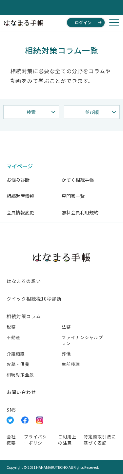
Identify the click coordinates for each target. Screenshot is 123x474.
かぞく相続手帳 (78, 179)
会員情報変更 (20, 212)
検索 (31, 112)
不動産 (13, 337)
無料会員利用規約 (80, 212)
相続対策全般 (20, 374)
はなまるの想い (24, 281)
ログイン (83, 22)
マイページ (20, 166)
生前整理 (71, 364)
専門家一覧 (73, 196)
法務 (66, 327)
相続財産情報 (20, 196)
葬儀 (66, 354)
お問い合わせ (21, 392)
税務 (11, 327)
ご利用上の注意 (67, 439)
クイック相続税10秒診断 (34, 298)
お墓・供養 (18, 364)
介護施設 (16, 354)
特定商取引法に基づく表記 (100, 439)
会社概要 (11, 439)
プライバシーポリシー (35, 439)
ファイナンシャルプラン (82, 340)
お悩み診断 (18, 179)
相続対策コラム (24, 316)
